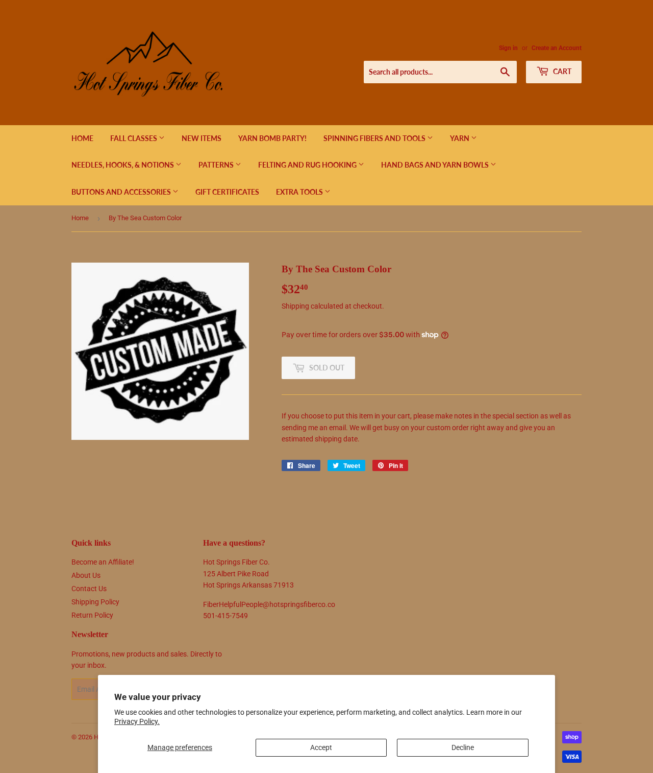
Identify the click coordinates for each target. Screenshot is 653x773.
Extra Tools (300, 192)
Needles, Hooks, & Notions (123, 164)
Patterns (216, 164)
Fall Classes (134, 138)
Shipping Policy (95, 602)
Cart (561, 71)
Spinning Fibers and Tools (375, 138)
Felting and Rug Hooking (308, 164)
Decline (462, 747)
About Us (86, 575)
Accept (321, 747)
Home (82, 138)
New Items (201, 138)
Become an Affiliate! (102, 562)
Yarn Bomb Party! (272, 138)
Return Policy (92, 615)
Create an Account (557, 48)
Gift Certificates (227, 192)
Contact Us (89, 588)
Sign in (508, 48)
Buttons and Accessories (121, 192)
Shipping (295, 306)
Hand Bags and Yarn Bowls (435, 164)
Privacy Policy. (137, 721)
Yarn (460, 138)
